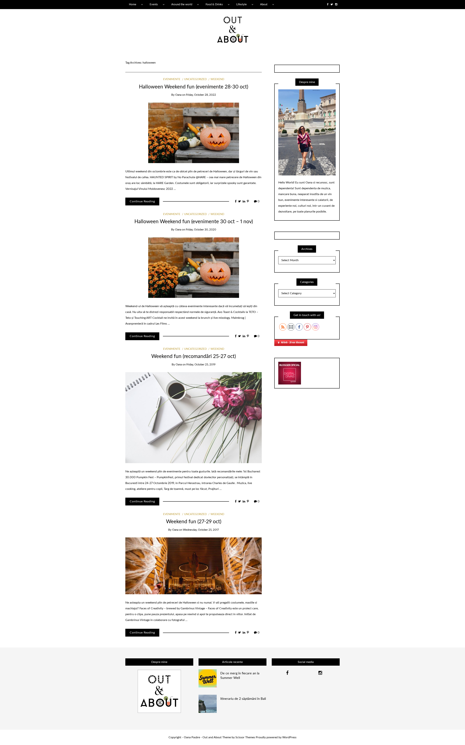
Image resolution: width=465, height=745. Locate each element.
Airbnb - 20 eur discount (292, 342)
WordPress (289, 737)
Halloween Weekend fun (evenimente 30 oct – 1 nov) (193, 221)
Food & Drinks (214, 4)
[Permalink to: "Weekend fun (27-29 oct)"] (193, 565)
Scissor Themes (245, 737)
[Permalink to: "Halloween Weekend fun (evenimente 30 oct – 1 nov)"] (193, 267)
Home (132, 4)
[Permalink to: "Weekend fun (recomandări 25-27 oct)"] (193, 417)
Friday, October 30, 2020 (201, 229)
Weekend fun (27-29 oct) (193, 521)
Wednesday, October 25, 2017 (201, 530)
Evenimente (171, 79)
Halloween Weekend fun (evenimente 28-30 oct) (193, 86)
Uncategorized (195, 79)
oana (178, 95)
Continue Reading (142, 201)
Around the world (181, 4)
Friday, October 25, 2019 (200, 364)
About (263, 4)
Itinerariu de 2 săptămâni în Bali (243, 699)
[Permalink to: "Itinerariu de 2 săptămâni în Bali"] (208, 703)
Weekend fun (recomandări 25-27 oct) (193, 356)
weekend (217, 79)
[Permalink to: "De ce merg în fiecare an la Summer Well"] (208, 678)
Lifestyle (241, 4)
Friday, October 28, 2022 (201, 95)
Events (154, 4)
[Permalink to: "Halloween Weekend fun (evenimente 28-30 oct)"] (193, 132)
